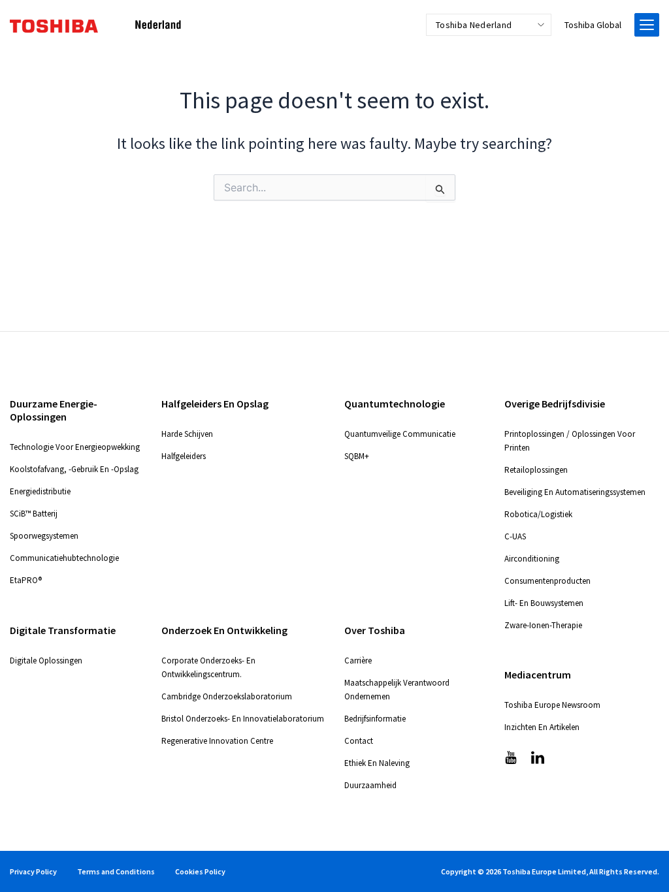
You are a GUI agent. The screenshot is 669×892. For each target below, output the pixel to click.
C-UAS (515, 536)
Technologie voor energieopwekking (75, 447)
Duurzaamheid (370, 785)
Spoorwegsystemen (44, 535)
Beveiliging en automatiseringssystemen (574, 492)
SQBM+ (356, 456)
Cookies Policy (200, 871)
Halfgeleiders (183, 456)
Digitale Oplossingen (46, 660)
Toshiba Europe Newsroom (552, 704)
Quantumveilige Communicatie (399, 433)
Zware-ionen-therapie (543, 625)
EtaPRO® (26, 580)
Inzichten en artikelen (541, 727)
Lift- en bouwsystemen (543, 603)
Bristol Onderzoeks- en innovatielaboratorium (242, 718)
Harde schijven (187, 433)
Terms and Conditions (116, 871)
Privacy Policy (33, 871)
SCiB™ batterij (33, 513)
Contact (358, 740)
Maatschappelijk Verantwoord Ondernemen (396, 689)
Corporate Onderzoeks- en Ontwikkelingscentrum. (208, 667)
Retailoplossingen (536, 469)
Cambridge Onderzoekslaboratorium (226, 696)
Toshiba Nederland (474, 25)
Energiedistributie (40, 491)
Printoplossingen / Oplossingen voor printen (569, 440)
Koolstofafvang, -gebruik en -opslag (74, 469)
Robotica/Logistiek (538, 514)
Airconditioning (531, 558)
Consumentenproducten (547, 580)
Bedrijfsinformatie (375, 718)
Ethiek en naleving (377, 763)
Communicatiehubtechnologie (64, 558)
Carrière (358, 660)
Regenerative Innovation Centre (217, 740)
